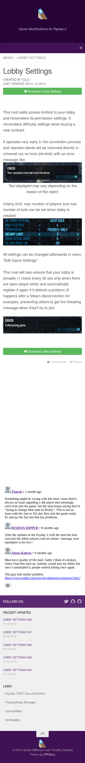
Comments (59, 362)
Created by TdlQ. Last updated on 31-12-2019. (24, 81)
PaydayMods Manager (20, 702)
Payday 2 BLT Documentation (25, 693)
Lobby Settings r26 (17, 645)
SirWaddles (12, 720)
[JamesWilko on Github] (72, 602)
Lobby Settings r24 (17, 670)
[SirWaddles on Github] (79, 602)
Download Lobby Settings (44, 91)
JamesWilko (13, 711)
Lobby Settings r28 (17, 619)
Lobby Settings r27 (17, 632)
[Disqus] (42, 426)
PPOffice (49, 754)
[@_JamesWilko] (66, 602)
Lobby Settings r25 (17, 657)
